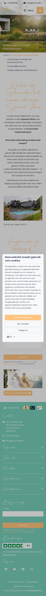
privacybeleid (29, 299)
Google (8, 302)
